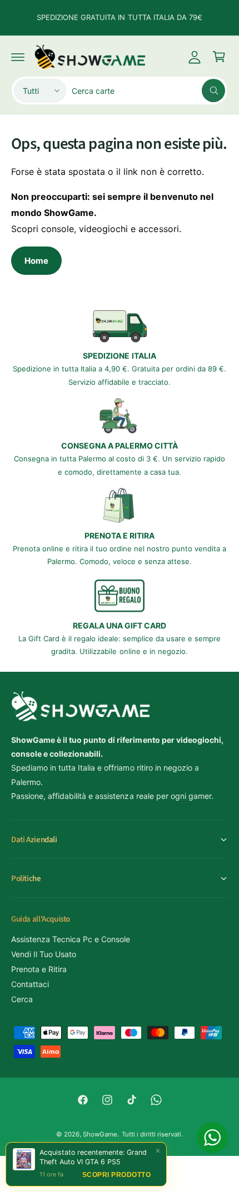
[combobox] (148, 90)
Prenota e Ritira (39, 969)
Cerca (22, 999)
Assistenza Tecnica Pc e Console (70, 939)
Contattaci (30, 984)
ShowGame (100, 1134)
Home (36, 260)
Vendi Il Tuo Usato (43, 954)
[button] (18, 56)
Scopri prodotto (116, 1175)
